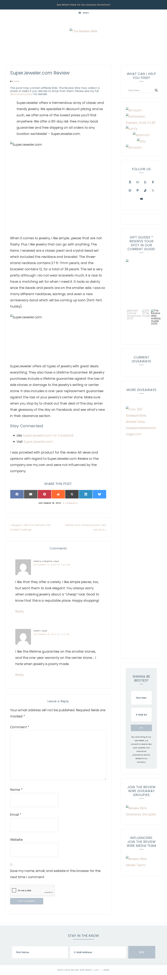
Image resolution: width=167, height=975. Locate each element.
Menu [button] (86, 13)
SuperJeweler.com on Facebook (48, 435)
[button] (134, 323)
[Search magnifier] (156, 90)
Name (16, 790)
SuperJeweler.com (39, 441)
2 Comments (70, 503)
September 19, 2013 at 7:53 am (52, 564)
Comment (19, 727)
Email (15, 815)
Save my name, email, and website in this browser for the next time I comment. (55, 874)
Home (106, 970)
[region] (141, 299)
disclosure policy (21, 94)
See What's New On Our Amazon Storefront (83, 4)
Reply (19, 611)
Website (16, 839)
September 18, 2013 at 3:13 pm (52, 634)
